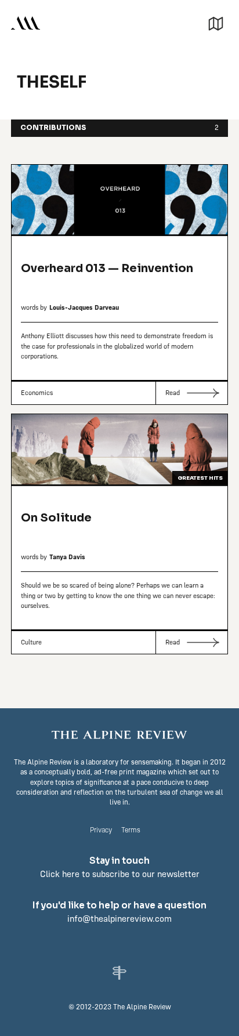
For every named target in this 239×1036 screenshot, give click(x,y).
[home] (25, 22)
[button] (216, 22)
